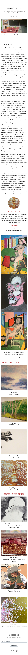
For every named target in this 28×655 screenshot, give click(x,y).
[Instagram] (16, 651)
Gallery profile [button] (14, 225)
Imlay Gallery (14, 211)
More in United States (14, 494)
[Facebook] (11, 651)
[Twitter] (13, 651)
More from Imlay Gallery (14, 362)
